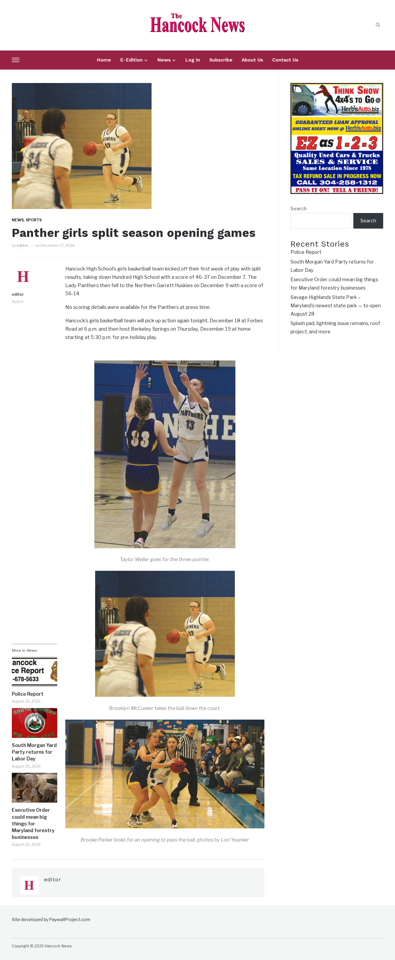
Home (104, 60)
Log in (192, 60)
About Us (252, 60)
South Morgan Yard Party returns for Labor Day (34, 751)
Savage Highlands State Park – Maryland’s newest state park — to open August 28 (335, 305)
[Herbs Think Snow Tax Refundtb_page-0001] (336, 87)
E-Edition (131, 60)
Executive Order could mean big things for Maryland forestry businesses (33, 823)
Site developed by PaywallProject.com (51, 919)
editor (22, 245)
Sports (34, 220)
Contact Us (285, 60)
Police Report (28, 694)
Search (298, 208)
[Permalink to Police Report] (34, 672)
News (164, 60)
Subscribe (220, 60)
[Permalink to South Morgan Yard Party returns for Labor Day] (34, 723)
